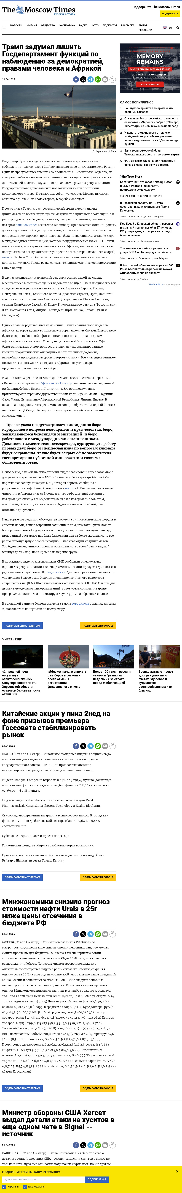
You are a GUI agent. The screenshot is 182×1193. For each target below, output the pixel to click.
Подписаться (91, 617)
